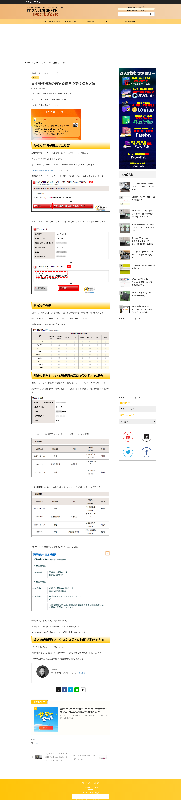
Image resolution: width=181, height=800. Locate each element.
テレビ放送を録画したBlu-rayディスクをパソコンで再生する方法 (143, 186)
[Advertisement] (90, 42)
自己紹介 (90, 22)
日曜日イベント (70, 22)
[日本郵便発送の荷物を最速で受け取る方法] (70, 689)
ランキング (110, 22)
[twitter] (58, 689)
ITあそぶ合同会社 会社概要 (90, 783)
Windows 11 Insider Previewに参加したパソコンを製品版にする (143, 282)
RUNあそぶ (37, 2)
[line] (76, 689)
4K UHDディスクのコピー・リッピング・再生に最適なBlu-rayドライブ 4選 (143, 214)
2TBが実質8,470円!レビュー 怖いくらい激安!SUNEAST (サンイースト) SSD (143, 309)
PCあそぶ (29, 2)
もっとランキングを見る (129, 318)
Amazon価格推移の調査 (51, 22)
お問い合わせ (130, 22)
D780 (36, 743)
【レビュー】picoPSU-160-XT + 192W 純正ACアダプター (143, 255)
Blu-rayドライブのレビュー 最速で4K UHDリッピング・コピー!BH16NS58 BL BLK (143, 241)
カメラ (36, 739)
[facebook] (64, 689)
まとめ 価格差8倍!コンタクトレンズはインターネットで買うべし (143, 227)
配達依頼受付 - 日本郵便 (43, 170)
